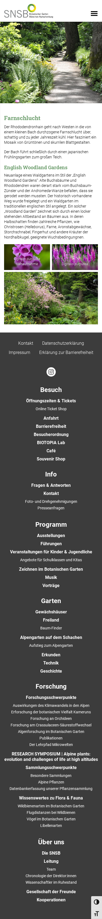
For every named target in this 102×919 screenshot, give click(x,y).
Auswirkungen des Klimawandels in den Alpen (51, 705)
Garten (51, 601)
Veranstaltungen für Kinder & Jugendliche (51, 551)
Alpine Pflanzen (51, 782)
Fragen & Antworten (51, 485)
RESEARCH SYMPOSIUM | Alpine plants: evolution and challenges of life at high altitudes (51, 756)
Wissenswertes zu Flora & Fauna (51, 798)
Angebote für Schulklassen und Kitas (51, 560)
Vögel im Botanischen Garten (51, 819)
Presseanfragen (51, 508)
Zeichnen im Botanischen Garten (51, 569)
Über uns (51, 842)
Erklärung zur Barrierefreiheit (66, 352)
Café (51, 450)
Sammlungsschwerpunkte (51, 767)
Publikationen (51, 738)
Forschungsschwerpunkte (51, 697)
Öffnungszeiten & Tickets (51, 400)
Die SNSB (51, 853)
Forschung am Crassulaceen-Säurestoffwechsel (51, 725)
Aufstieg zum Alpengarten (51, 645)
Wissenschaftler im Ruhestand (51, 882)
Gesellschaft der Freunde (51, 891)
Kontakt (25, 343)
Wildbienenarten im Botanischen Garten (51, 806)
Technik (51, 663)
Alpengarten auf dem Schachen (51, 637)
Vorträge (51, 585)
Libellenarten (51, 825)
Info (51, 474)
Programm (51, 524)
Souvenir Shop (51, 459)
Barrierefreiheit (51, 426)
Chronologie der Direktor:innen (51, 876)
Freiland (51, 620)
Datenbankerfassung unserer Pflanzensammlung (51, 788)
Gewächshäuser (51, 611)
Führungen (51, 543)
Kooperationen (51, 899)
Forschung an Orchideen (51, 718)
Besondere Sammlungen (51, 775)
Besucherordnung (51, 434)
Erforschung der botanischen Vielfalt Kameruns (51, 712)
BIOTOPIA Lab (51, 442)
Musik (51, 577)
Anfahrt (51, 418)
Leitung (51, 861)
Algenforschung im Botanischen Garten (51, 731)
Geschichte (51, 671)
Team (51, 869)
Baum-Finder (51, 628)
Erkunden (51, 654)
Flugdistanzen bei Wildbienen (51, 812)
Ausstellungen (51, 535)
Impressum (19, 352)
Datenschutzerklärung (63, 343)
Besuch (51, 390)
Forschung (51, 686)
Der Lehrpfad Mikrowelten (51, 744)
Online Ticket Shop (51, 409)
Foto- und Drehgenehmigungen (51, 501)
